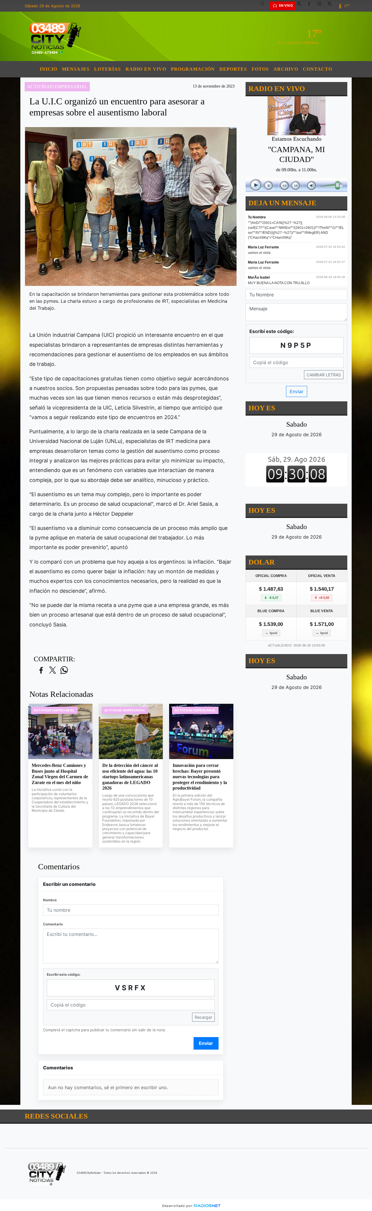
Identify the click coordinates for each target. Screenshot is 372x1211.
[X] (301, 6)
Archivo (285, 69)
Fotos (260, 69)
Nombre (50, 900)
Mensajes (76, 69)
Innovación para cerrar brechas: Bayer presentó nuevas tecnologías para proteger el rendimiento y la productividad (200, 776)
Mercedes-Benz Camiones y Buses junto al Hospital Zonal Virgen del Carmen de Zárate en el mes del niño (60, 774)
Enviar (206, 1043)
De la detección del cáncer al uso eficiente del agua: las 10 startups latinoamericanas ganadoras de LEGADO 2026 (130, 776)
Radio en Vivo (146, 69)
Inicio (48, 69)
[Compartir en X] (52, 670)
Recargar (203, 1017)
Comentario (53, 924)
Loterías (107, 69)
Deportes (233, 69)
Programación (193, 69)
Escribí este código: (64, 974)
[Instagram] (321, 6)
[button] (264, 6)
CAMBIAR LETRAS (324, 374)
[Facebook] (311, 6)
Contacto (317, 69)
